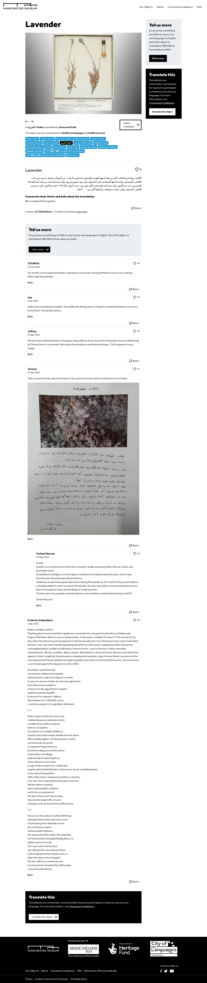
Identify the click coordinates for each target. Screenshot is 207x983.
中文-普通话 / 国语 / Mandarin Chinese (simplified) (45, 155)
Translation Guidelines (62, 970)
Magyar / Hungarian (88, 147)
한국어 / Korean (72, 155)
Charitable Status (78, 979)
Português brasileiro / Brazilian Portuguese (72, 139)
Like (137, 169)
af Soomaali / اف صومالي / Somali (38, 147)
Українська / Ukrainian (107, 147)
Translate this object (162, 111)
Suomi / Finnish (59, 147)
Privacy (29, 979)
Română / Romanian (33, 143)
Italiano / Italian (32, 139)
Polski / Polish (73, 147)
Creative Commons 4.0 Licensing (51, 979)
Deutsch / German (51, 143)
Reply (30, 282)
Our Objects (146, 6)
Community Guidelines (180, 6)
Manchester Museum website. (100, 970)
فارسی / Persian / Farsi (82, 143)
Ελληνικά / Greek (100, 143)
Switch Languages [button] (129, 125)
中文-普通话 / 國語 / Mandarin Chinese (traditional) (65, 151)
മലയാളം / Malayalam (34, 151)
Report (138, 208)
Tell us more (158, 58)
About (160, 6)
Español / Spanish (98, 139)
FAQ (199, 6)
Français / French (47, 139)
